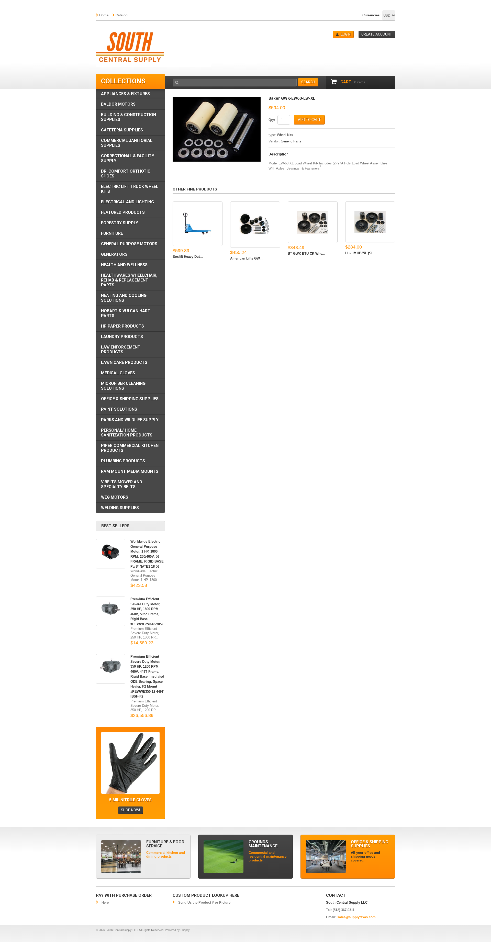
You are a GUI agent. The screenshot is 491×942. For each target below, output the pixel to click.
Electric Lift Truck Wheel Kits (129, 189)
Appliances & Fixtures (125, 93)
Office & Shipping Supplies (130, 398)
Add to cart (309, 120)
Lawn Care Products (124, 362)
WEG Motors (114, 497)
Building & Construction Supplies (128, 117)
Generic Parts (291, 141)
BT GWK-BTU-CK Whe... (306, 253)
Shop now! (130, 810)
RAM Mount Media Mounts (129, 471)
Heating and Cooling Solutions (124, 298)
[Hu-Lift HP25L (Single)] (370, 221)
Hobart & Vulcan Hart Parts (125, 313)
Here (105, 902)
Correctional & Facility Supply (127, 158)
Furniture (112, 233)
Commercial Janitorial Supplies (126, 143)
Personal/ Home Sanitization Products (126, 433)
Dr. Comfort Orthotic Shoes (125, 173)
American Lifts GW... (246, 258)
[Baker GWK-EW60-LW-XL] (217, 99)
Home (103, 15)
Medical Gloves (118, 373)
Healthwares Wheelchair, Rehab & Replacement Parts (129, 280)
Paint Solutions (119, 409)
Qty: (272, 120)
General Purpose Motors (129, 243)
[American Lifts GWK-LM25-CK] (255, 224)
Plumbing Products (123, 460)
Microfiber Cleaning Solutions (123, 386)
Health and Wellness (124, 264)
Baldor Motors (118, 104)
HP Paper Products (122, 326)
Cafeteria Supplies (122, 130)
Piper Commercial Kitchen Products (130, 448)
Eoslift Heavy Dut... (188, 257)
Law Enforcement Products (120, 349)
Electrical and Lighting (127, 201)
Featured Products (123, 212)
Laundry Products (122, 336)
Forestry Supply (119, 222)
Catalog (122, 15)
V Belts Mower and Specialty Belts (121, 484)
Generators (114, 254)
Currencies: (371, 15)
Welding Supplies (120, 507)
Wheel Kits (285, 135)
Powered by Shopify (177, 930)
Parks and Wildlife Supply (130, 419)
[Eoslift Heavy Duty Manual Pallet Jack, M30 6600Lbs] (197, 223)
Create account (376, 34)
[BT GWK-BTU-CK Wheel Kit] (313, 222)
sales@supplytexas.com (356, 917)
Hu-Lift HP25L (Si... (360, 253)
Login (346, 34)
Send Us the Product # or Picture (204, 902)
